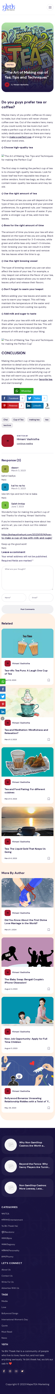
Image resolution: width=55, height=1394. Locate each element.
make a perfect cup (20, 137)
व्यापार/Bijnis (7, 1238)
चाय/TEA (10, 64)
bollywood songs (10, 1313)
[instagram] (10, 1371)
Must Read (7, 1331)
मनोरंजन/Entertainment (12, 1219)
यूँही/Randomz (8, 1232)
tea (46, 419)
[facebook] (4, 1371)
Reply (4, 479)
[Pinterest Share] (3, 704)
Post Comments (28, 609)
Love (4, 1307)
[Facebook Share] (3, 689)
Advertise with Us (10, 1288)
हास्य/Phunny (7, 1256)
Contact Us (7, 1275)
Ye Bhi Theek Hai (10, 1226)
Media (5, 1301)
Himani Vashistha (28, 439)
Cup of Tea (18, 419)
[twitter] (22, 1371)
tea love (7, 425)
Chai (6, 419)
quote (5, 1325)
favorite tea (45, 379)
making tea (34, 419)
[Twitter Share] (3, 696)
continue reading (25, 443)
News (4, 1337)
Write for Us (8, 1282)
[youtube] (16, 1371)
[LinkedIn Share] (3, 711)
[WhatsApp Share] (3, 681)
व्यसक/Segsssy (8, 1244)
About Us (6, 1269)
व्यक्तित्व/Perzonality (10, 1250)
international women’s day (15, 1319)
